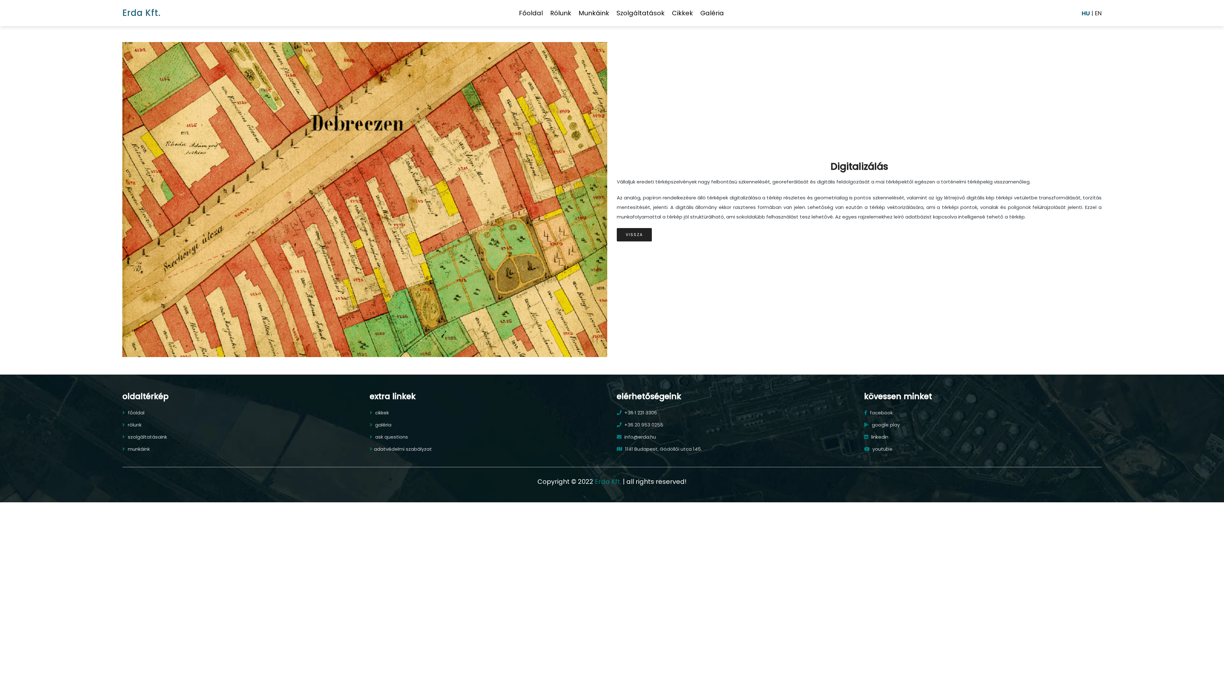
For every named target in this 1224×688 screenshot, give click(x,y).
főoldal (531, 13)
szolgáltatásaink (147, 437)
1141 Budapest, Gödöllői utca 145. (663, 449)
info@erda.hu (639, 437)
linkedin (879, 437)
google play (885, 424)
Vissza (634, 234)
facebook (881, 412)
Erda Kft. (141, 13)
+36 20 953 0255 (643, 424)
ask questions (391, 437)
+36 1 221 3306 (640, 412)
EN (1098, 13)
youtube (881, 449)
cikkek (682, 13)
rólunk (560, 13)
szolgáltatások (640, 13)
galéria (712, 13)
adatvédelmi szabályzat (403, 449)
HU (1086, 13)
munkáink (594, 13)
